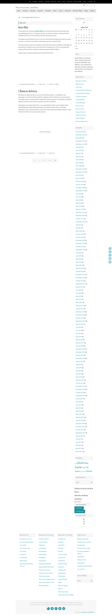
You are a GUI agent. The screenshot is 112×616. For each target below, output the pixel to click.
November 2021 (80, 141)
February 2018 (80, 209)
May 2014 (78, 333)
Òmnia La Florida (81, 115)
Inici (30, 1)
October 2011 (80, 430)
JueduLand (61, 561)
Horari (59, 1)
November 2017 (80, 215)
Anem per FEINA (77, 1)
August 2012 (79, 399)
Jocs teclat (23, 551)
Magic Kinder (62, 573)
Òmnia (89, 471)
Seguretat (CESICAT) (45, 564)
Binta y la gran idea (83, 539)
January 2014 (80, 346)
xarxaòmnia (83, 471)
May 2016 (78, 259)
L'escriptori (23, 554)
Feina (84, 468)
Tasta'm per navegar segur (47, 579)
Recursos (53, 1)
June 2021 (79, 150)
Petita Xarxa (61, 576)
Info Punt (69, 1)
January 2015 (80, 309)
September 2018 (80, 191)
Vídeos (57, 84)
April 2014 (79, 337)
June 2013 (79, 368)
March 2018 (79, 206)
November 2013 (80, 352)
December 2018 (80, 188)
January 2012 (80, 420)
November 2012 (80, 389)
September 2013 (80, 358)
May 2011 (78, 445)
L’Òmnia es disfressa (27, 91)
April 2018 (79, 203)
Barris (63, 1)
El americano (81, 545)
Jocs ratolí (23, 545)
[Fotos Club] (94, 5)
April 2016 (79, 262)
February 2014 (80, 343)
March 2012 (79, 414)
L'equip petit (81, 563)
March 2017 (79, 231)
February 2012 (80, 417)
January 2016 (80, 271)
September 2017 (80, 222)
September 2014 (80, 321)
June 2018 (79, 197)
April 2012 (79, 411)
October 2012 (80, 392)
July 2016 (78, 253)
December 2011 (80, 423)
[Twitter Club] (87, 5)
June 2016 (79, 256)
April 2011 (79, 448)
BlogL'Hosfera (80, 84)
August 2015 (79, 287)
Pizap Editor (42, 561)
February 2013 (80, 380)
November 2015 (80, 278)
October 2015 (80, 281)
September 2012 (80, 395)
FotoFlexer (42, 545)
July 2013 (78, 364)
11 (44, 160)
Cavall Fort (61, 545)
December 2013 (80, 349)
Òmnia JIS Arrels (81, 112)
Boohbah (61, 542)
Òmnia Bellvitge (80, 103)
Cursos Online (43, 542)
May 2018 (78, 200)
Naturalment (43, 551)
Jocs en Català (62, 554)
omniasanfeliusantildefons (27, 84)
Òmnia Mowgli (80, 118)
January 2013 (80, 383)
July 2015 (78, 290)
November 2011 (80, 427)
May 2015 (78, 296)
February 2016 (80, 268)
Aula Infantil (61, 539)
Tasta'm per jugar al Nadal (66, 595)
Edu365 (60, 551)
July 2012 (78, 402)
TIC (54, 84)
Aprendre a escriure (25, 539)
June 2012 (79, 405)
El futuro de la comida (83, 548)
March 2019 (79, 178)
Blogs (84, 1)
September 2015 (80, 284)
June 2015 (79, 293)
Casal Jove (79, 87)
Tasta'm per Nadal (44, 576)
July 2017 (78, 225)
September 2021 (80, 144)
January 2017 (80, 237)
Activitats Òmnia (44, 539)
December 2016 (80, 240)
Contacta (90, 1)
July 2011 (78, 439)
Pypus (60, 582)
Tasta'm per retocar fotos (46, 582)
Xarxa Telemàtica (44, 585)
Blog (86, 463)
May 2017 (78, 228)
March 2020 (79, 166)
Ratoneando (23, 561)
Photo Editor (43, 554)
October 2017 (80, 219)
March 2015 (79, 302)
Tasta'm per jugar (63, 592)
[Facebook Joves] (89, 5)
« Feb (76, 48)
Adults (80, 463)
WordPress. (91, 612)
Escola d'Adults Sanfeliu (83, 93)
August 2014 (79, 324)
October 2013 (80, 355)
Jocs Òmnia (61, 557)
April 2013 (79, 374)
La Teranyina (23, 557)
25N (76, 463)
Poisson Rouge (62, 579)
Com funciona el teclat (26, 542)
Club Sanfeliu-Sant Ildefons (84, 90)
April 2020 (79, 163)
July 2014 (78, 327)
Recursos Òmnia (63, 585)
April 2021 (79, 156)
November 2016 (80, 243)
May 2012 (78, 408)
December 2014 (80, 312)
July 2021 (78, 147)
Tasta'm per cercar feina (46, 573)
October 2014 (80, 318)
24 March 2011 (42, 153)
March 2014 (79, 340)
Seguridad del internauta (46, 567)
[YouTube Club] (91, 5)
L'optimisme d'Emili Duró (84, 566)
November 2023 (80, 135)
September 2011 (80, 433)
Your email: (77, 502)
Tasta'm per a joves (44, 570)
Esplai (50, 84)
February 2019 (80, 181)
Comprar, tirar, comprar (84, 542)
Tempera (84, 612)
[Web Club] (84, 5)
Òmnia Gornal (80, 109)
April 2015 (79, 299)
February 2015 (80, 306)
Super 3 (60, 589)
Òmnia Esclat (80, 106)
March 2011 (79, 451)
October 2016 (80, 246)
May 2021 (78, 153)
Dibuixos (60, 548)
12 (49, 160)
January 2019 (80, 184)
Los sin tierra (81, 569)
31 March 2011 (42, 84)
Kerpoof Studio (62, 564)
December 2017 (80, 212)
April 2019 (79, 175)
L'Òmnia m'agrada (81, 96)
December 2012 (80, 386)
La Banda (61, 567)
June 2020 (79, 160)
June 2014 (79, 330)
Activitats (47, 1)
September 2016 (80, 250)
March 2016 (79, 265)
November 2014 (80, 315)
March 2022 (79, 138)
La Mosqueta (62, 570)
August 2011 (79, 436)
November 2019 (80, 169)
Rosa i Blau (23, 27)
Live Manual (42, 548)
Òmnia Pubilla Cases (82, 121)
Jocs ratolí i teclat (25, 548)
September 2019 (80, 172)
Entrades (35, 1)
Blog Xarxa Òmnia (81, 81)
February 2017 (80, 234)
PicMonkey (42, 557)
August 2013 (79, 361)
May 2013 (78, 371)
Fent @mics (80, 557)
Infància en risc (81, 560)
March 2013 (79, 377)
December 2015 (80, 274)
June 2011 (79, 442)
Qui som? (41, 1)
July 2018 (78, 194)
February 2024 (80, 132)
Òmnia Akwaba (80, 99)
